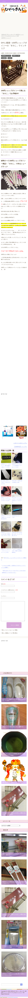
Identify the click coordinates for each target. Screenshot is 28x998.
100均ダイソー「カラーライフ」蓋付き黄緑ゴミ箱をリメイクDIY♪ (6, 465)
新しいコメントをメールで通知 (9, 630)
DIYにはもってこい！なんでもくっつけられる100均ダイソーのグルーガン (17, 500)
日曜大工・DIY (16, 55)
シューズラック (14, 557)
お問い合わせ (5, 782)
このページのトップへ (20, 443)
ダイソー (20, 557)
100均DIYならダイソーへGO (17, 516)
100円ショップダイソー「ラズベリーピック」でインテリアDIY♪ (6, 551)
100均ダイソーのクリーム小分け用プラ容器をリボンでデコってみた (6, 534)
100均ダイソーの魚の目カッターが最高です (12, 726)
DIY (5, 557)
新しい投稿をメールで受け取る (9, 633)
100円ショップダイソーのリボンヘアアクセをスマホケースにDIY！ (6, 499)
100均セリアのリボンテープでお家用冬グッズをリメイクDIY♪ (17, 465)
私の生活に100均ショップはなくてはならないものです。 (6, 482)
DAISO (9, 58)
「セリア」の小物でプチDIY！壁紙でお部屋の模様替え (17, 551)
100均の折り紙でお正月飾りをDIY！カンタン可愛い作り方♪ (17, 534)
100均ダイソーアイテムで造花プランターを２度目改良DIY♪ (6, 517)
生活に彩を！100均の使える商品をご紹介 (17, 481)
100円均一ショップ (6, 55)
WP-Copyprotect (14, 997)
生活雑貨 (4, 58)
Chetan (9, 997)
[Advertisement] (14, 24)
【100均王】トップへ (20, 446)
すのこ (8, 557)
